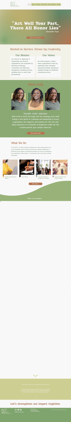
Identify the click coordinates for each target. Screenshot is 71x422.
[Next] (65, 389)
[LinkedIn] (21, 410)
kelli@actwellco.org (19, 412)
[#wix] (43, 198)
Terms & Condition (34, 410)
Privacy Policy (33, 409)
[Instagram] (16, 410)
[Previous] (5, 389)
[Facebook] (18, 410)
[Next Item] (68, 287)
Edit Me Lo (64, 409)
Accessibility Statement (35, 411)
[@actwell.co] (42, 198)
